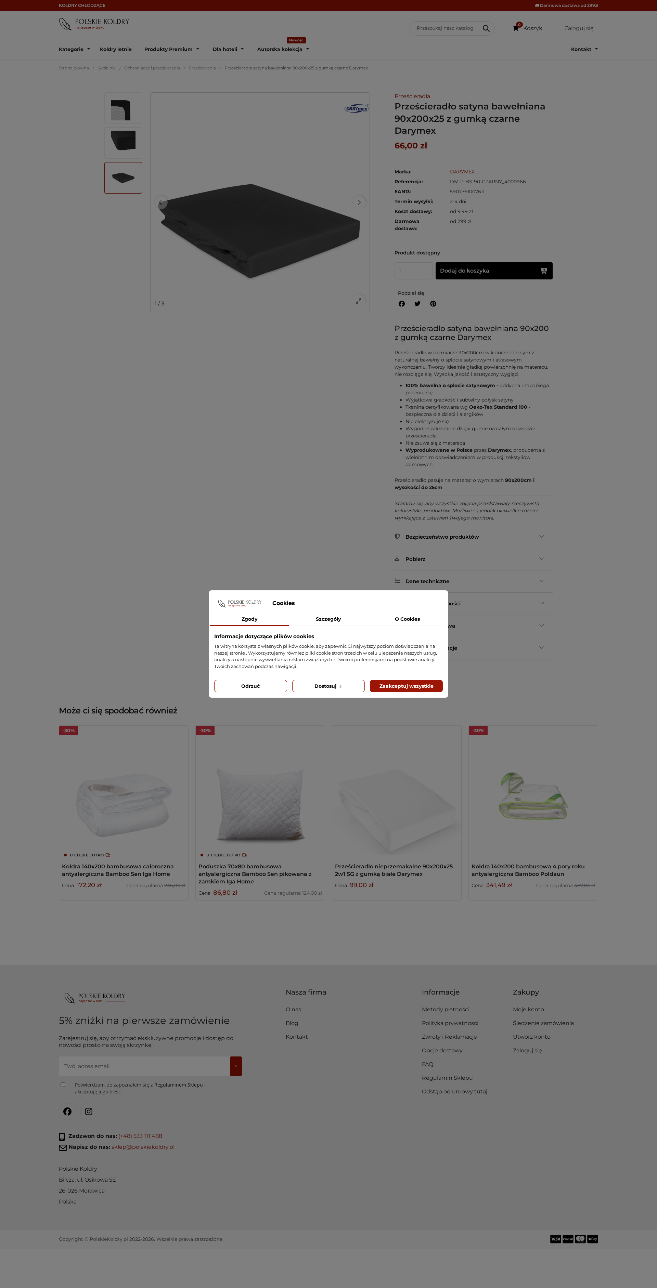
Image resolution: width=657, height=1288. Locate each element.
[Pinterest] (433, 304)
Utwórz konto (532, 1037)
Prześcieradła (202, 67)
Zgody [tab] (249, 619)
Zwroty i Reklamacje (449, 1037)
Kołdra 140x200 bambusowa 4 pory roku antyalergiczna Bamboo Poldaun (528, 870)
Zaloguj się (527, 1050)
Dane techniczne (427, 581)
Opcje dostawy (442, 1050)
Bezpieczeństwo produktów (442, 537)
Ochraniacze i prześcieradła (152, 67)
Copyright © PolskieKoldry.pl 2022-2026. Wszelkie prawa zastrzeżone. (141, 1239)
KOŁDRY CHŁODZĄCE (82, 5)
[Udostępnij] (402, 304)
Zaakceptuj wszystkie (406, 686)
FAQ (427, 1064)
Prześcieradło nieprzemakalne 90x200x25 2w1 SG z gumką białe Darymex (394, 870)
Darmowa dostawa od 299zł (568, 5)
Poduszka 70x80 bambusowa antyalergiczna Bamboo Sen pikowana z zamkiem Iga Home (255, 874)
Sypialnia (107, 67)
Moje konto (528, 1009)
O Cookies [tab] (407, 619)
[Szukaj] (487, 28)
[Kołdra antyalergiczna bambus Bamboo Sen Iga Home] (123, 790)
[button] (464, 995)
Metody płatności (445, 1009)
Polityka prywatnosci (450, 1023)
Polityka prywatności (433, 603)
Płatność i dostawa (430, 625)
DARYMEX (462, 172)
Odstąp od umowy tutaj (454, 1091)
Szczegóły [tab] (328, 619)
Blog (292, 1023)
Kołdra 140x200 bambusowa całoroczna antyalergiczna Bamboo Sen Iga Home (118, 870)
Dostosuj (326, 686)
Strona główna (74, 67)
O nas (293, 1009)
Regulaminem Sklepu (178, 1084)
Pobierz (415, 559)
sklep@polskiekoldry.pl (143, 1146)
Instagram (88, 1111)
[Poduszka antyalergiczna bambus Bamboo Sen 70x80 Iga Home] (260, 790)
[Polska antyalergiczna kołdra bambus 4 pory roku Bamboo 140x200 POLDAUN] (533, 790)
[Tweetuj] (417, 304)
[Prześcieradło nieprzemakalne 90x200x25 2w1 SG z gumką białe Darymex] (396, 790)
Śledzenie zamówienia (543, 1023)
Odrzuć (250, 686)
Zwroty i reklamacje (431, 648)
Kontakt (297, 1037)
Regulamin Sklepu (447, 1078)
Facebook (67, 1111)
